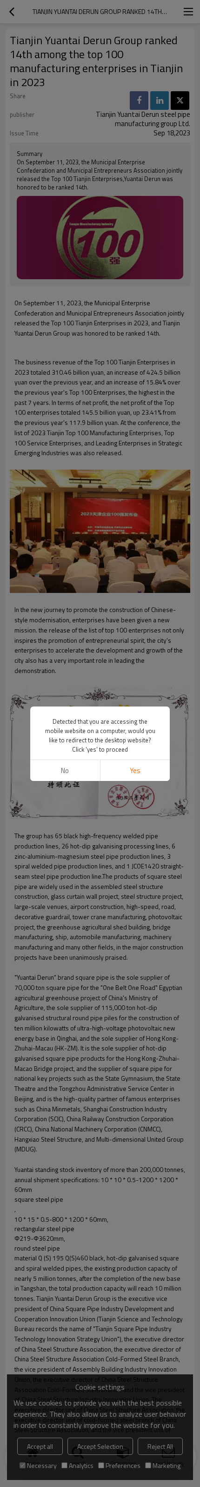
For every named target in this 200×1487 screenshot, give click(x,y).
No (65, 770)
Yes (135, 770)
